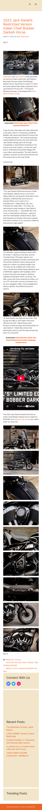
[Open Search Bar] (30, 4)
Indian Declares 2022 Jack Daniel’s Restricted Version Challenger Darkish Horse (21, 340)
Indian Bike (7, 77)
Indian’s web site (21, 419)
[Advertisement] (21, 706)
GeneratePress (31, 807)
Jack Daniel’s (20, 77)
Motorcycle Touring (13, 660)
